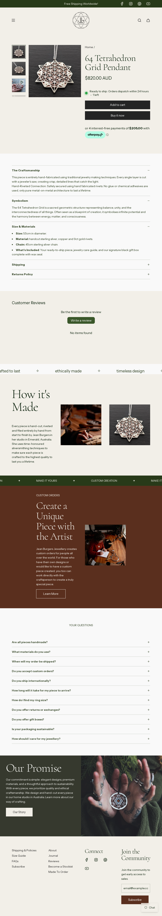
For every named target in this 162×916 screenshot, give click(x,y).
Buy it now (117, 115)
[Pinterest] (139, 4)
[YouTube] (148, 4)
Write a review (81, 320)
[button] (32, 71)
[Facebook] (122, 4)
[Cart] (148, 20)
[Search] (139, 20)
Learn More (50, 594)
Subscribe (135, 900)
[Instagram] (130, 4)
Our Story (19, 812)
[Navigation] (13, 20)
